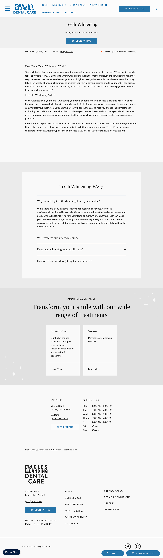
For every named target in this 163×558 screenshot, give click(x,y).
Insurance (70, 13)
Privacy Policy (113, 491)
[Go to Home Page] (24, 9)
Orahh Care (112, 509)
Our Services (58, 5)
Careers (109, 503)
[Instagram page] (138, 546)
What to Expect (98, 5)
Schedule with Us (134, 9)
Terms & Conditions (117, 497)
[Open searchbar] (155, 8)
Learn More (57, 369)
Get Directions (65, 427)
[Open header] (7, 8)
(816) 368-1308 (66, 51)
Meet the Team (78, 5)
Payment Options (51, 13)
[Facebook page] (128, 546)
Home (45, 5)
